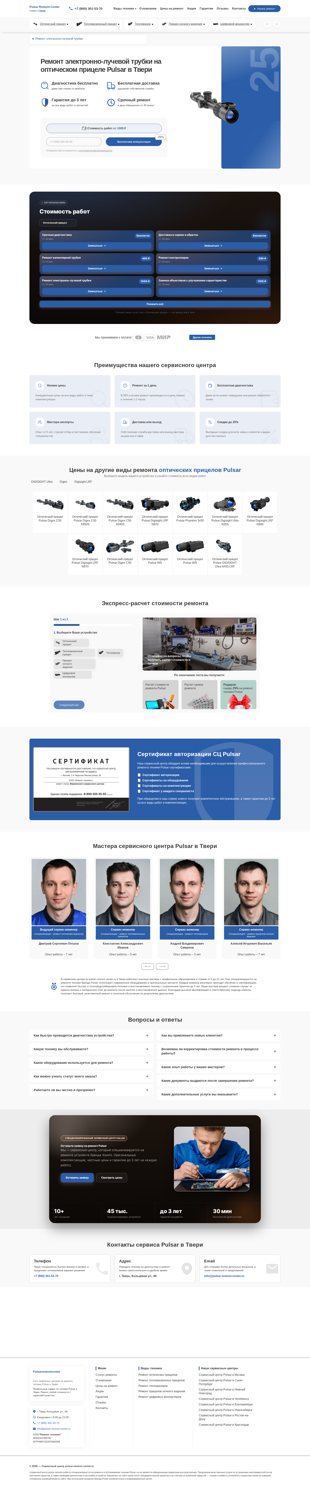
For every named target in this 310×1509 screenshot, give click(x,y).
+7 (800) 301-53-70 (88, 8)
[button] (148, 966)
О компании (147, 8)
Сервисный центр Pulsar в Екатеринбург (226, 1404)
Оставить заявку (77, 1177)
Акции (191, 8)
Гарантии (206, 8)
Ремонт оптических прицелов (157, 1374)
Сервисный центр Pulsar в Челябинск (224, 1398)
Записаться (95, 245)
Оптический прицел (53, 24)
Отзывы (223, 8)
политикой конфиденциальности (95, 150)
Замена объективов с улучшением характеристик (193, 280)
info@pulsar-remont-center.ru (224, 1276)
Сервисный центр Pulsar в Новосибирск (225, 1409)
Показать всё (155, 303)
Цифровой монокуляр (235, 24)
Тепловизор (143, 24)
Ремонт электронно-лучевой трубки (66, 280)
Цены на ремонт (172, 8)
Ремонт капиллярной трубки (61, 257)
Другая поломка (202, 337)
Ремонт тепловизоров (153, 1385)
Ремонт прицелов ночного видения (161, 1391)
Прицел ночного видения (185, 24)
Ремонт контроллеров (174, 257)
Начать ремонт (266, 8)
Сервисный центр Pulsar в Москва (222, 1374)
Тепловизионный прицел (100, 24)
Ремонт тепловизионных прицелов (161, 1380)
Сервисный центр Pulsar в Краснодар (224, 1424)
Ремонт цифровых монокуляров (159, 1396)
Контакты (239, 8)
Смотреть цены (111, 1177)
